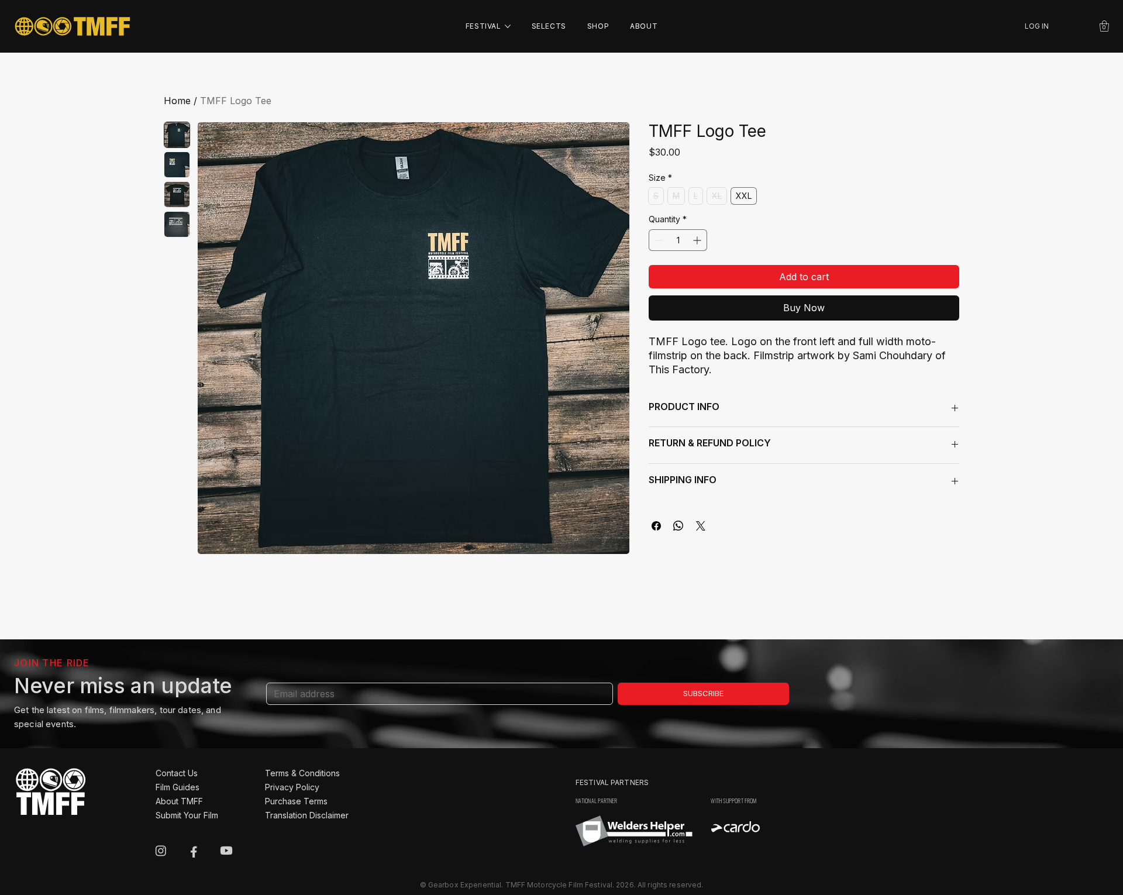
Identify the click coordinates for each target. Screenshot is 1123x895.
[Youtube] (226, 851)
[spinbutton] (678, 240)
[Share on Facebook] (656, 526)
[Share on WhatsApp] (678, 526)
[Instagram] (161, 851)
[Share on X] (701, 526)
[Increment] (698, 240)
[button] (1104, 26)
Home (177, 100)
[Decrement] (657, 240)
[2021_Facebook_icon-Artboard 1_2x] (194, 851)
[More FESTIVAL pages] (508, 26)
